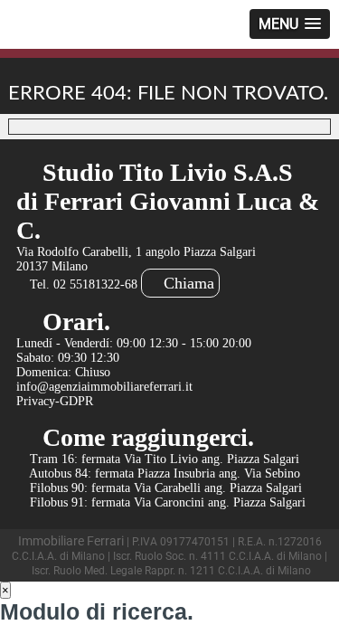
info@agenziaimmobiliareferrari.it (104, 386)
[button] (290, 24)
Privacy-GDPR (54, 401)
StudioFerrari (65, 30)
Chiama (186, 283)
